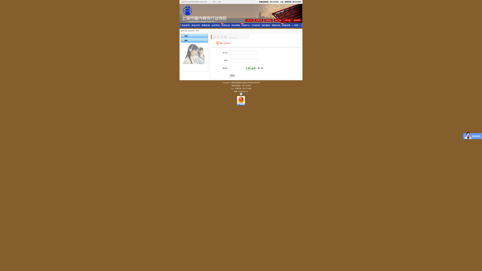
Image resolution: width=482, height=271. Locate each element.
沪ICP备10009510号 (253, 83)
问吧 (296, 25)
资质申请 (259, 20)
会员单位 (216, 25)
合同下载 (288, 20)
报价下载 (278, 20)
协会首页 (186, 25)
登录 (214, 2)
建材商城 (297, 20)
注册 (219, 2)
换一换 (260, 68)
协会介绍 (196, 25)
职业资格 (236, 25)
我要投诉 (268, 20)
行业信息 (256, 25)
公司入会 (249, 20)
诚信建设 (266, 25)
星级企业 (276, 25)
